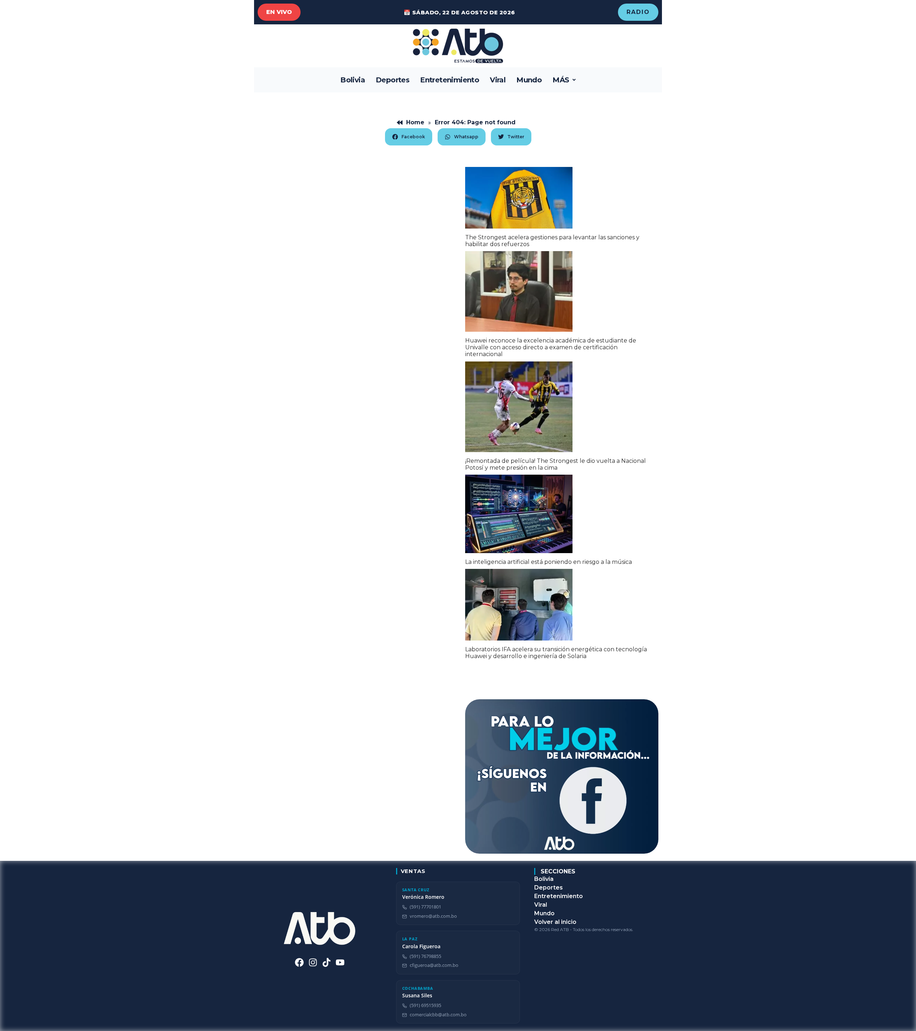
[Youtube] (340, 962)
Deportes (392, 80)
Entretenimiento (449, 80)
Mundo (529, 80)
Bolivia (352, 80)
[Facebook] (299, 962)
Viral (498, 80)
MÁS (560, 80)
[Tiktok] (326, 962)
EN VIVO (279, 12)
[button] (564, 80)
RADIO (638, 12)
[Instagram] (313, 962)
